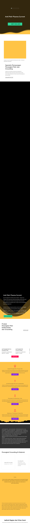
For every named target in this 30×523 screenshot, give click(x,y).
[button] (15, 24)
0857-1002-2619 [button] (7, 316)
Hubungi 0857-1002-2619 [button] (9, 77)
